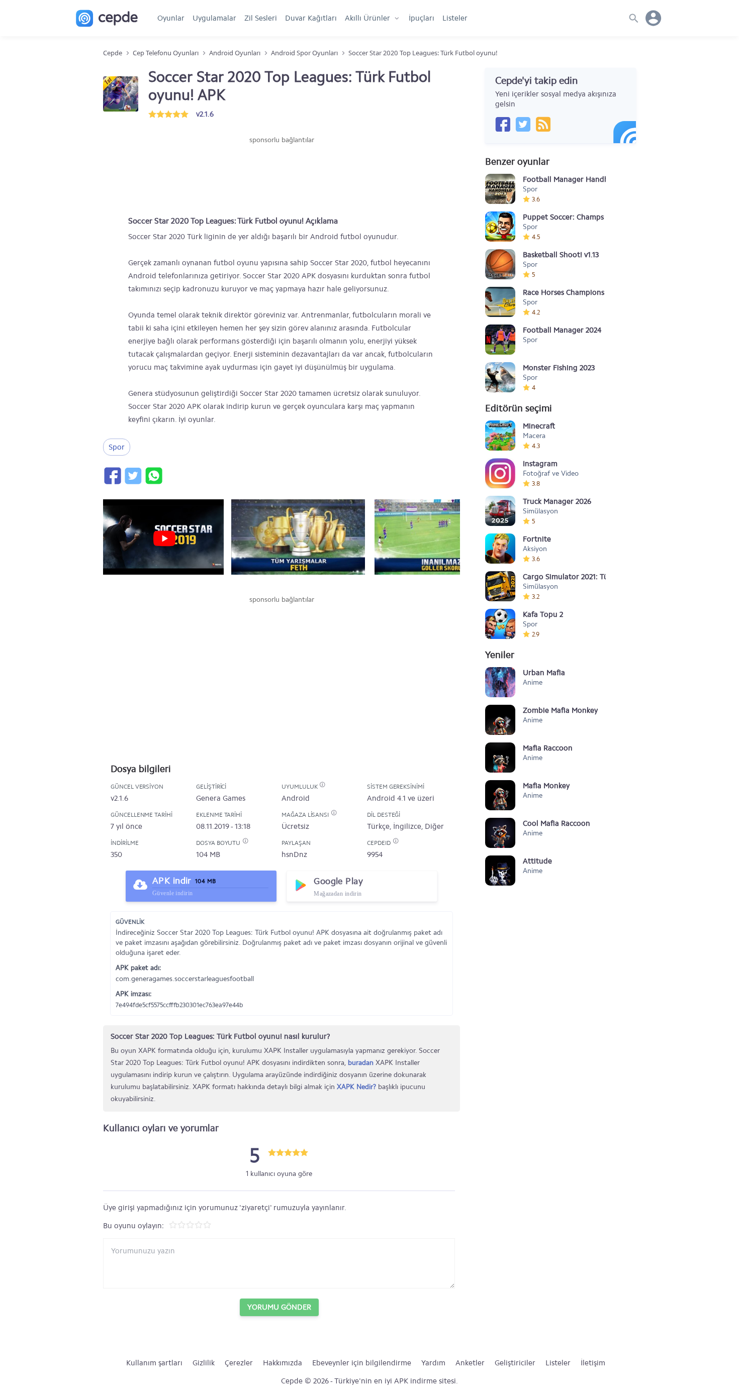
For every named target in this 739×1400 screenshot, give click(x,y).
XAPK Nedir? (356, 1087)
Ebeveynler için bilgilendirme (361, 1362)
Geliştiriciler (515, 1362)
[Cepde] (106, 18)
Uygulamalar (214, 18)
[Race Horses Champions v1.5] (500, 302)
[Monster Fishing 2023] (500, 377)
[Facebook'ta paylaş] (112, 475)
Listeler (455, 18)
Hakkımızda (282, 1362)
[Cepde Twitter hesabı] (522, 124)
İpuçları (421, 18)
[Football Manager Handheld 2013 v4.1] (500, 189)
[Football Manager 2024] (500, 340)
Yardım (433, 1362)
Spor (117, 447)
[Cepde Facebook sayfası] (502, 124)
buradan (361, 1062)
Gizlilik (204, 1362)
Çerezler (239, 1362)
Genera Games (220, 798)
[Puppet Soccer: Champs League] (500, 226)
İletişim (593, 1362)
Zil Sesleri (260, 18)
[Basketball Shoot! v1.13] (500, 264)
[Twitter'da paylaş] (133, 475)
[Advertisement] (281, 175)
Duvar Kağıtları (311, 18)
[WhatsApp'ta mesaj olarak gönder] (153, 475)
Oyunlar (170, 18)
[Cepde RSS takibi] (542, 124)
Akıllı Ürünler (367, 18)
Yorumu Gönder (279, 1307)
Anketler (470, 1362)
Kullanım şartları (154, 1362)
